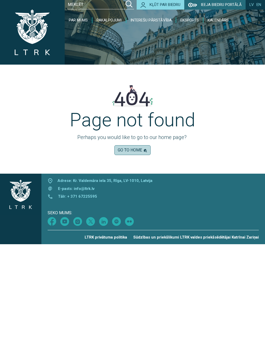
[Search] (129, 4)
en (258, 4)
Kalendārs (218, 20)
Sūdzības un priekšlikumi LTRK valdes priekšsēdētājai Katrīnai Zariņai (196, 237)
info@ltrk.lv (84, 188)
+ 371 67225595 (82, 196)
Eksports (189, 20)
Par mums (78, 20)
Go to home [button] (130, 150)
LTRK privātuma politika (106, 237)
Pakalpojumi (109, 20)
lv (251, 4)
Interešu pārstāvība (151, 20)
